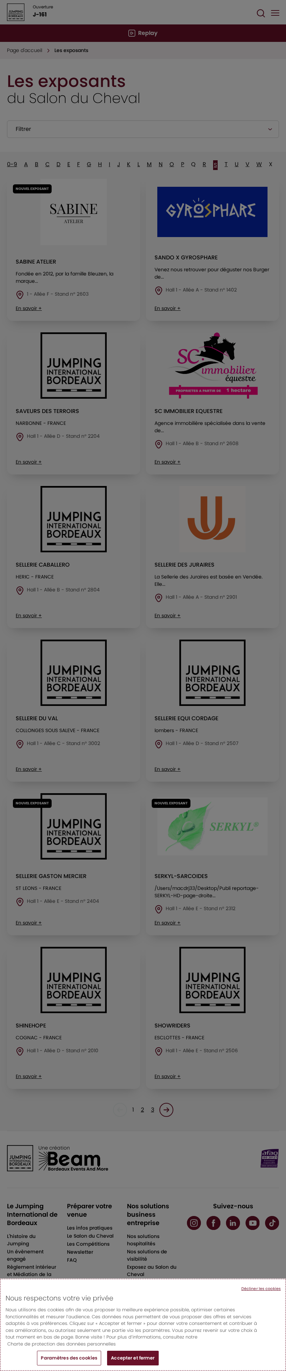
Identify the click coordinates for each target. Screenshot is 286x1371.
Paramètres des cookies (69, 1358)
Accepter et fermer (133, 1358)
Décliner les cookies (261, 1288)
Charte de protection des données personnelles (61, 1344)
